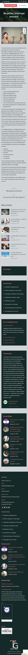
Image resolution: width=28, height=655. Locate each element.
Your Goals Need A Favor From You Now (18, 245)
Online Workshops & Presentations (13, 307)
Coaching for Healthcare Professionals (14, 294)
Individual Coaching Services (12, 287)
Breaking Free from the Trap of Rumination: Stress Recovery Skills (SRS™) (18, 211)
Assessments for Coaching (11, 304)
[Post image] (5, 212)
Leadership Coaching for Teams (12, 297)
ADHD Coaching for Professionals (13, 290)
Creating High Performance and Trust (18, 236)
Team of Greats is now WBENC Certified (17, 420)
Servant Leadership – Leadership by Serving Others (18, 220)
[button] (10, 406)
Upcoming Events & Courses (11, 311)
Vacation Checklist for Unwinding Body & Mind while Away (18, 254)
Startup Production (16, 653)
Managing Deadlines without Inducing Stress (18, 228)
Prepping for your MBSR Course (16, 445)
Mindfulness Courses (10, 300)
